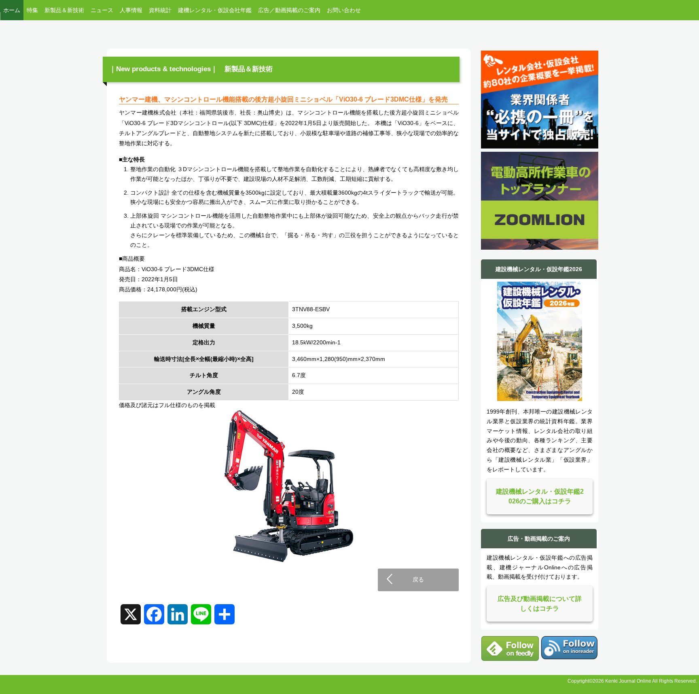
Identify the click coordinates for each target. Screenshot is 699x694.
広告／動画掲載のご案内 (289, 10)
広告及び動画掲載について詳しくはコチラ (540, 603)
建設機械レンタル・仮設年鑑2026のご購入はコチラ (540, 496)
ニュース (102, 10)
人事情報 (131, 10)
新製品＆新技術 (64, 10)
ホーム (11, 10)
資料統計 (160, 10)
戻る (418, 579)
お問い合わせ (344, 10)
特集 (32, 10)
